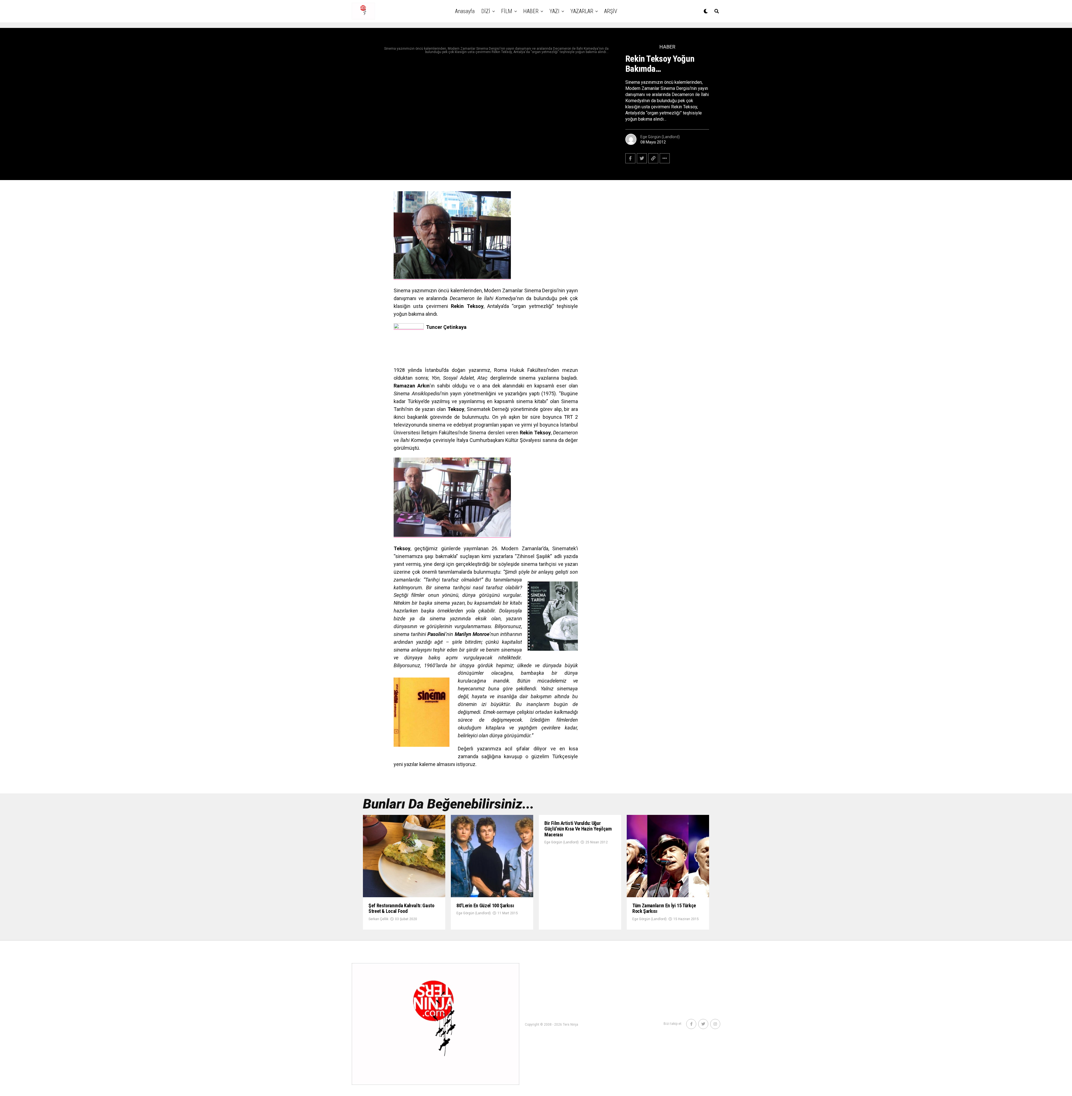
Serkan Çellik (378, 919)
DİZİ (485, 11)
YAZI (554, 11)
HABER (531, 11)
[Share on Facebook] (630, 158)
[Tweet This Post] (642, 158)
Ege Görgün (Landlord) (660, 137)
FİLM (506, 11)
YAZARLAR (581, 11)
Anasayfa (465, 11)
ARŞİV (610, 11)
